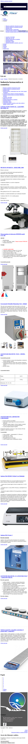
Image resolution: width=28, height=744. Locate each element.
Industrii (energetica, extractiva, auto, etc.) (14, 42)
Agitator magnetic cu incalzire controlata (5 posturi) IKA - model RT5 (12, 630)
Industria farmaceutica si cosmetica (13, 39)
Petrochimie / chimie (10, 41)
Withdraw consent (11, 742)
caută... (2, 6)
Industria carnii (9, 28)
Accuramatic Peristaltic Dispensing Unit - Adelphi (14, 304)
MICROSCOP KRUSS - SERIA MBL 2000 (12, 167)
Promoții (5, 46)
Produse (4, 44)
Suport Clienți (6, 48)
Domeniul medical (9, 40)
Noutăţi (4, 45)
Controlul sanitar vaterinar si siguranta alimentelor (16, 30)
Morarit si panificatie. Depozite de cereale (14, 26)
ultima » (4, 690)
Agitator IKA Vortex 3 (6, 535)
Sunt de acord (3, 742)
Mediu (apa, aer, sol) (10, 38)
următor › (5, 689)
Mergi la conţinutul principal (6, 1)
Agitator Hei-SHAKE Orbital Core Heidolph (12, 476)
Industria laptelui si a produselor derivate (14, 27)
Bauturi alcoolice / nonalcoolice (12, 29)
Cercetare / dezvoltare (10, 37)
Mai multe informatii (4, 741)
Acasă (4, 18)
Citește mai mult (4, 128)
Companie (5, 19)
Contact (4, 47)
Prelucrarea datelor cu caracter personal (19, 732)
